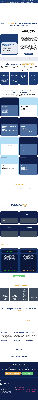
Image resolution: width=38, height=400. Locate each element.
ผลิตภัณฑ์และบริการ (17, 2)
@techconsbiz (34, 0)
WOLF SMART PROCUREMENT (31, 389)
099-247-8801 (27, 0)
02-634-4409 (23, 0)
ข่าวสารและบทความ (28, 2)
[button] (1, 11)
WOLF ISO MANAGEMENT (30, 391)
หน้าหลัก (8, 2)
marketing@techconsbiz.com (20, 389)
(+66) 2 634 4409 (18, 387)
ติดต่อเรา (32, 2)
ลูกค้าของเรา (22, 2)
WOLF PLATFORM (29, 387)
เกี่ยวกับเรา (11, 2)
